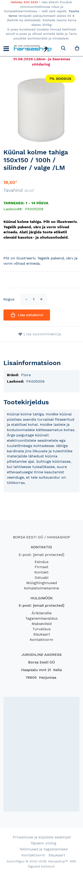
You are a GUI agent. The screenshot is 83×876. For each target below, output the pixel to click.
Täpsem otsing (43, 843)
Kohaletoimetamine (41, 588)
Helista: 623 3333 (24, 2)
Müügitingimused (41, 583)
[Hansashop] (33, 48)
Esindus (41, 562)
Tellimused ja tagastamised (43, 849)
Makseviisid (42, 623)
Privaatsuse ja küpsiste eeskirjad (42, 837)
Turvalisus (41, 629)
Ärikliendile (42, 613)
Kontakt (41, 572)
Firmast (41, 567)
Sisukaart (41, 634)
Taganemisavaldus (41, 618)
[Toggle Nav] (6, 48)
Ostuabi (41, 577)
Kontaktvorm (41, 639)
